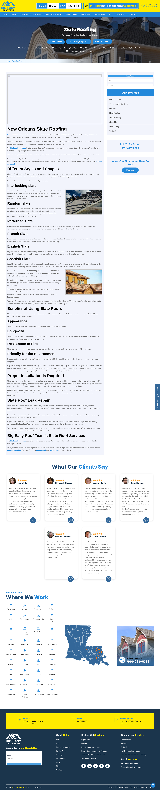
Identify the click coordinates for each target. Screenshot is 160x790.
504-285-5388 (152, 6)
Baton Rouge (38, 694)
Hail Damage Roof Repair (90, 747)
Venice (24, 609)
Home (5, 14)
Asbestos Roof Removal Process (93, 755)
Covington (24, 684)
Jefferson (11, 664)
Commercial (37, 14)
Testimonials (120, 14)
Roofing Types (71, 14)
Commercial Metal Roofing (119, 104)
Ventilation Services (88, 759)
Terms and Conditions (138, 787)
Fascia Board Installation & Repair (94, 751)
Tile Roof (112, 131)
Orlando (11, 632)
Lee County (24, 654)
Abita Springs (52, 694)
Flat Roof (112, 108)
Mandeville (52, 644)
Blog (110, 14)
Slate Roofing (114, 127)
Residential (24, 14)
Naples (11, 644)
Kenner (52, 654)
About (14, 14)
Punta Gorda (38, 619)
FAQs (58, 762)
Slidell (11, 619)
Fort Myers (24, 674)
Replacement (86, 740)
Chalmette (38, 684)
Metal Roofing (114, 113)
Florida (38, 674)
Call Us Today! (102, 42)
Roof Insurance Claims (53, 14)
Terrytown (38, 609)
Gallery (59, 755)
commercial (41, 450)
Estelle (52, 674)
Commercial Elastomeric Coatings (134, 755)
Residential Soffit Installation (131, 767)
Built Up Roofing (115, 99)
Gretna (11, 674)
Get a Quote (56, 42)
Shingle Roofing (115, 118)
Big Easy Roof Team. (19, 787)
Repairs (84, 743)
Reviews (130, 170)
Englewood (11, 684)
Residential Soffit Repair (130, 763)
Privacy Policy (122, 787)
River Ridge (24, 619)
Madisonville (11, 654)
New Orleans (12, 135)
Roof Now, (78, 42)
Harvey (25, 664)
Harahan (38, 664)
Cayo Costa (52, 684)
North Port (38, 632)
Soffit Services (85, 14)
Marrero (38, 644)
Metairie (24, 644)
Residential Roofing (63, 747)
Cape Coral (11, 694)
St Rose (52, 609)
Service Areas (99, 14)
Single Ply (113, 122)
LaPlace (38, 654)
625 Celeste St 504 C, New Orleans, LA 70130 (33, 722)
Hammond (52, 664)
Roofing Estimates (157, 397)
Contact (132, 14)
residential (54, 450)
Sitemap (111, 787)
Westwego (11, 609)
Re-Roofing (125, 747)
